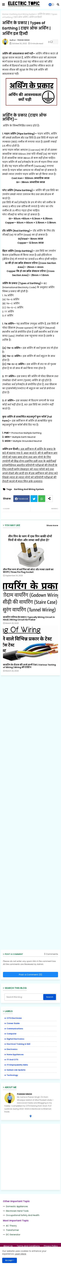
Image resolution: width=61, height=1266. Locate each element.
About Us (8, 1246)
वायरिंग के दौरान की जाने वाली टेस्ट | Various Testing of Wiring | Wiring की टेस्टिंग (29, 666)
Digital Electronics (15, 1039)
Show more (52, 525)
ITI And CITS (12, 1059)
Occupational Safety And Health (22, 1215)
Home (5, 14)
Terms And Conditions (28, 1246)
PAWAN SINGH (24, 1094)
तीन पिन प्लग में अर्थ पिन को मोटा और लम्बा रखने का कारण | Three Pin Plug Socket (28, 570)
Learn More (20, 1253)
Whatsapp (41, 498)
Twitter (33, 498)
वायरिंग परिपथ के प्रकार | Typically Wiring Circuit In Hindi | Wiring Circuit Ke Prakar (29, 618)
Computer (11, 1033)
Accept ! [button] (9, 1260)
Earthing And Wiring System (23, 14)
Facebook (23, 498)
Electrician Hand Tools (17, 1210)
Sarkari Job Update (16, 1070)
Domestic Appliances (17, 1206)
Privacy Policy (51, 1246)
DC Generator (13, 1234)
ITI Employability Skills (17, 1065)
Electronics (12, 1049)
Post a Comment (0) (30, 974)
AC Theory (11, 1225)
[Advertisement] (31, 813)
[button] (58, 4)
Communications (15, 1028)
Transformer (12, 1230)
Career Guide (13, 1023)
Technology (12, 1075)
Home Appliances (15, 1054)
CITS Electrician (14, 1018)
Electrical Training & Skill (18, 1044)
